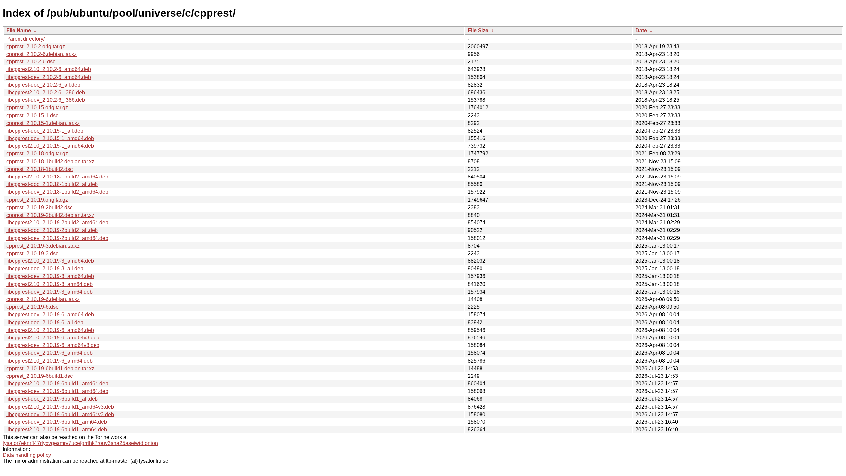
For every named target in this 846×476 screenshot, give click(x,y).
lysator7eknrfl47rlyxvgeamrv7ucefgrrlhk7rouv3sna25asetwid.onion (80, 443)
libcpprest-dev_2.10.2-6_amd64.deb (48, 77)
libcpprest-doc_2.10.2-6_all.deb (43, 85)
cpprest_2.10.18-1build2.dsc (39, 169)
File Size (478, 30)
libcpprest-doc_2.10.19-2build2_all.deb (52, 230)
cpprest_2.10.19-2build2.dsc (39, 207)
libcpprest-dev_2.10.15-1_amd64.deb (50, 138)
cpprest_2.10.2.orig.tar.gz (35, 46)
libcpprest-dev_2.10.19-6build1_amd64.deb (57, 391)
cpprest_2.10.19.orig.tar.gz (37, 200)
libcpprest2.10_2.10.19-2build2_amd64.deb (57, 222)
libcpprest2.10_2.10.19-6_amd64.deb (50, 330)
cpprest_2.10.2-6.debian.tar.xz (41, 54)
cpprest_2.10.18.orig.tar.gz (37, 153)
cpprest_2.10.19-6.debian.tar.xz (43, 299)
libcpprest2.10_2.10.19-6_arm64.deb (49, 361)
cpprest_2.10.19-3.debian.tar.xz (43, 246)
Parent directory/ (25, 39)
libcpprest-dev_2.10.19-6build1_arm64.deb (56, 422)
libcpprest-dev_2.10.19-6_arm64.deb (49, 353)
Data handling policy (27, 455)
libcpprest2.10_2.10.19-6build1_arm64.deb (56, 429)
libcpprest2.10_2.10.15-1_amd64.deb (50, 146)
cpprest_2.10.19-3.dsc (32, 253)
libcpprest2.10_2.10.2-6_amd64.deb (48, 69)
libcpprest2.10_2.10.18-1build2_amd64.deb (57, 176)
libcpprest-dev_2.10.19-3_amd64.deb (50, 276)
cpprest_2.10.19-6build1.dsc (39, 376)
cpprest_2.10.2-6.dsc (30, 61)
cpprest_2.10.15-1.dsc (32, 115)
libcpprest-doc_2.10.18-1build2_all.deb (52, 184)
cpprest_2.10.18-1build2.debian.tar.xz (50, 161)
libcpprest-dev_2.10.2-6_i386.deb (45, 100)
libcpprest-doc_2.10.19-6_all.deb (44, 322)
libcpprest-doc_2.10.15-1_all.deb (44, 131)
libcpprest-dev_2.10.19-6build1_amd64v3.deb (60, 414)
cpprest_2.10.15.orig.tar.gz (37, 107)
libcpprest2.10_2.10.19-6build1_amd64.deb (57, 383)
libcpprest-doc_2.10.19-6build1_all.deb (52, 399)
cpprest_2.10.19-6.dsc (32, 307)
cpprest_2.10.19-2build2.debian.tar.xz (50, 215)
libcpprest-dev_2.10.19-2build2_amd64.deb (57, 238)
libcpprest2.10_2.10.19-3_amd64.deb (50, 261)
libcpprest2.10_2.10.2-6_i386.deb (45, 92)
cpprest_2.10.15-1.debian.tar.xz (43, 123)
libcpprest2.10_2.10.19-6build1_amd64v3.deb (60, 407)
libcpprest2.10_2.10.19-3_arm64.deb (49, 284)
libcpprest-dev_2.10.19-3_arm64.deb (49, 292)
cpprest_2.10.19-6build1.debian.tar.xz (50, 368)
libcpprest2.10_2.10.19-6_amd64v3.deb (52, 337)
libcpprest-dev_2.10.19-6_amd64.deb (50, 314)
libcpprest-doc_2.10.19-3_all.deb (44, 268)
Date (641, 30)
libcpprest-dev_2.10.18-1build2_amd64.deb (57, 192)
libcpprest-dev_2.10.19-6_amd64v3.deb (52, 345)
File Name (18, 30)
